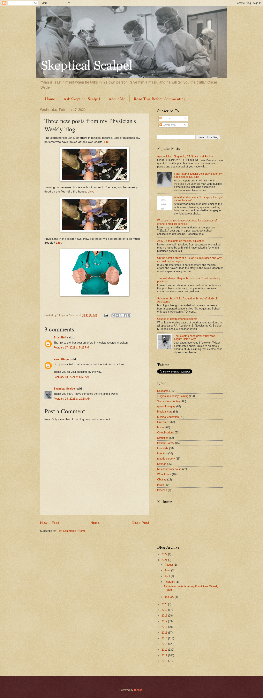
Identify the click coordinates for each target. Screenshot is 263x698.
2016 (164, 626)
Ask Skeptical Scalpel (81, 99)
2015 (164, 632)
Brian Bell (60, 337)
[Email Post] (106, 315)
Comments (169, 124)
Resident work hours (169, 469)
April (168, 576)
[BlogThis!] (117, 315)
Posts (166, 118)
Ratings (161, 463)
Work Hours (164, 474)
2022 (164, 554)
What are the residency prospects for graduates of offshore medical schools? (187, 222)
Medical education (168, 416)
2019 (164, 609)
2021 (164, 560)
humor (161, 427)
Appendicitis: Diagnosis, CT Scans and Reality (185, 156)
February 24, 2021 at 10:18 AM (72, 398)
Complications (165, 432)
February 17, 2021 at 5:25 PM (71, 347)
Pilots (160, 484)
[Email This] (113, 315)
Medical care (164, 411)
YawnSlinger (62, 359)
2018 (164, 615)
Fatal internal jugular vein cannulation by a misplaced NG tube (198, 175)
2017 (164, 621)
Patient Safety (165, 443)
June (168, 570)
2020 (164, 604)
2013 (164, 643)
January (170, 596)
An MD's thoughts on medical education (180, 240)
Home (50, 99)
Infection (162, 453)
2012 (164, 649)
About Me (116, 99)
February (170, 581)
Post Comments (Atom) (71, 530)
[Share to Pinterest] (129, 315)
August (169, 564)
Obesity (161, 479)
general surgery (166, 406)
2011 (164, 655)
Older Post (140, 523)
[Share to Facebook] (125, 315)
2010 (164, 660)
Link (106, 141)
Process (162, 490)
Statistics (162, 437)
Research (162, 390)
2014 (164, 638)
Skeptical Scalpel (65, 388)
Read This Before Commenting (160, 99)
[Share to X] (121, 315)
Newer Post (49, 523)
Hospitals (162, 448)
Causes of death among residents (177, 318)
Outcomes (163, 422)
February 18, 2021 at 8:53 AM (71, 376)
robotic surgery (166, 458)
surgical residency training (172, 396)
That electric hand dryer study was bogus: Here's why (194, 337)
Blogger (138, 689)
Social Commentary (169, 401)
